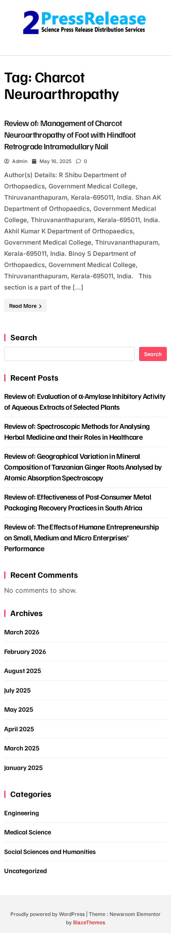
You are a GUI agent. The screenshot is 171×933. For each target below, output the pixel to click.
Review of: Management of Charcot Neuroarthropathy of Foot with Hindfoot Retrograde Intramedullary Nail (70, 134)
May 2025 (18, 709)
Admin (19, 161)
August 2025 (22, 670)
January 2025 (23, 767)
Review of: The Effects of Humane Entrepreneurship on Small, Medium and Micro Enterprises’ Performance (81, 537)
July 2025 (17, 690)
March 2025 (21, 748)
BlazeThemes (89, 922)
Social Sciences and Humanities (50, 851)
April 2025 (19, 729)
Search (23, 337)
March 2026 (21, 632)
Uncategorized (25, 870)
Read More (23, 305)
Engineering (21, 813)
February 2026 (25, 651)
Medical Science (27, 832)
